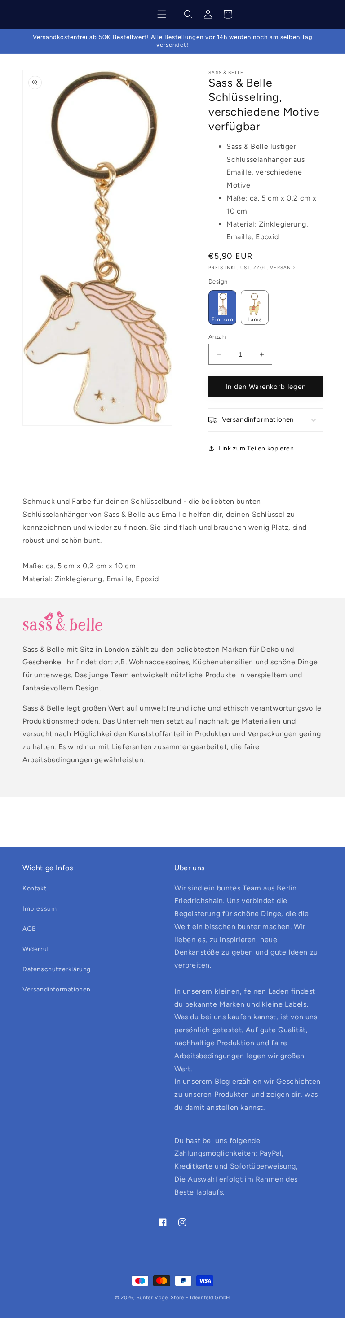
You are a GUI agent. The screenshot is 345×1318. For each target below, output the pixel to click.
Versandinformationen (56, 989)
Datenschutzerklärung (56, 969)
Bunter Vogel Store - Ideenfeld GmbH (183, 1298)
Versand (282, 268)
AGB (29, 929)
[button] (162, 14)
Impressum (39, 908)
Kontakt (34, 888)
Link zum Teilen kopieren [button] (256, 448)
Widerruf (35, 949)
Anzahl (217, 336)
